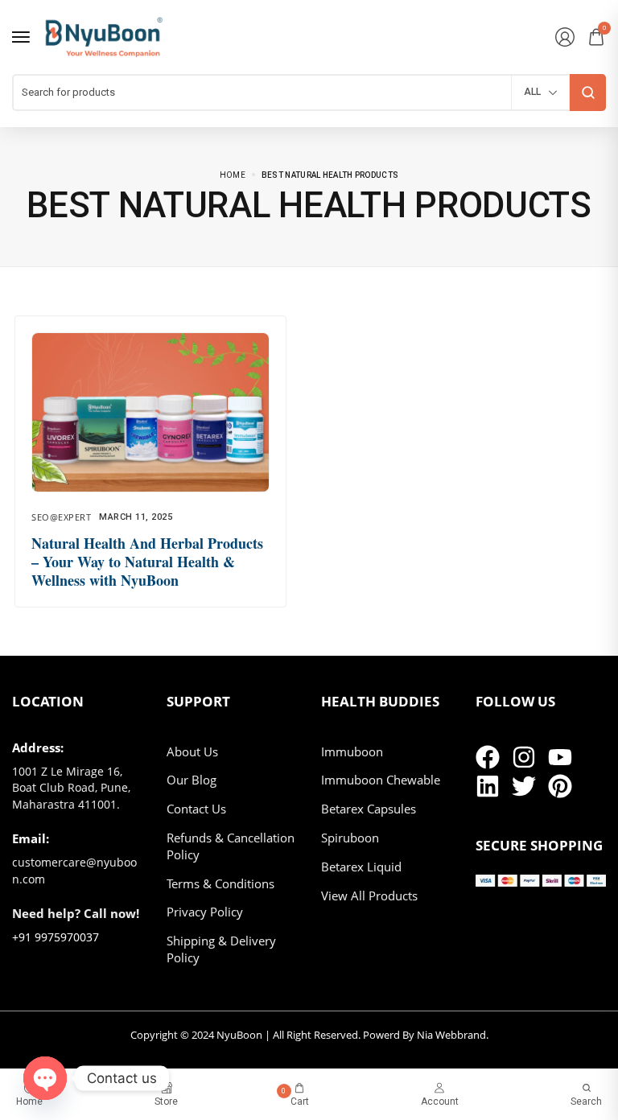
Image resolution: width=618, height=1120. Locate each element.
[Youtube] (560, 757)
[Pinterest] (560, 786)
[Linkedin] (488, 786)
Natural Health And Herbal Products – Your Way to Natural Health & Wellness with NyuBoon (147, 562)
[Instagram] (524, 757)
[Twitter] (524, 786)
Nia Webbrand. (452, 1034)
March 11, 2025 (135, 517)
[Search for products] (588, 92)
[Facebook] (488, 757)
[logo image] (103, 36)
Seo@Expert (61, 517)
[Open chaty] (45, 1078)
